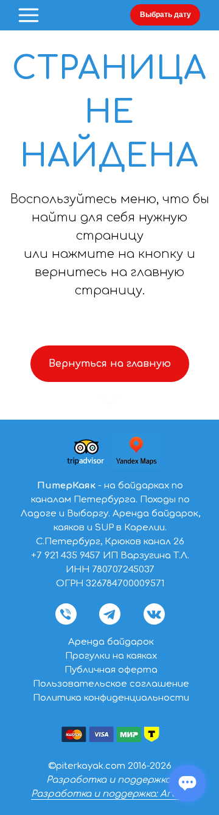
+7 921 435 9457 (65, 555)
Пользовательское (81, 684)
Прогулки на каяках (111, 656)
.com (114, 766)
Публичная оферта (111, 670)
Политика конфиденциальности (111, 698)
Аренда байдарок (111, 642)
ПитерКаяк (66, 485)
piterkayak (79, 766)
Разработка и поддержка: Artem (110, 794)
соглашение (159, 684)
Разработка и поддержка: (109, 780)
